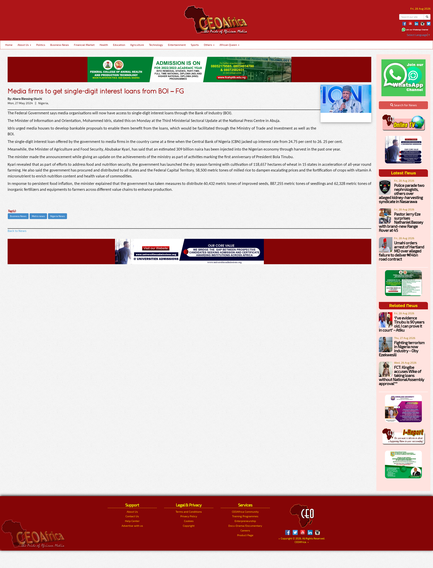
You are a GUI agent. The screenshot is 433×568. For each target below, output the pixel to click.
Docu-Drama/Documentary (245, 525)
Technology (156, 44)
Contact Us (132, 516)
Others (208, 44)
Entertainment (177, 44)
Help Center (132, 520)
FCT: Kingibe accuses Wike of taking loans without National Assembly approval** (401, 375)
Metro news (38, 216)
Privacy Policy (188, 516)
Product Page (245, 535)
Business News (59, 44)
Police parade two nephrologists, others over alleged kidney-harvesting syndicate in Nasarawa (401, 193)
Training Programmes (245, 516)
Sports (195, 44)
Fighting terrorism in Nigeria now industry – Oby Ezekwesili (402, 348)
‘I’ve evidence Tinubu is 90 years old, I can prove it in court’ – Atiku (401, 323)
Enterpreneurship (245, 520)
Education (119, 44)
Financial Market (84, 44)
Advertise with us (132, 525)
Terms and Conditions (189, 511)
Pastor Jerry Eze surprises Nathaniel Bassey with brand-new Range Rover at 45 (401, 222)
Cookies (188, 520)
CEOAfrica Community (245, 511)
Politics (40, 44)
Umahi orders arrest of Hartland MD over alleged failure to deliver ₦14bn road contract (401, 250)
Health (104, 44)
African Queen (229, 44)
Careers (245, 530)
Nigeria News (57, 216)
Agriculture (137, 44)
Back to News (17, 231)
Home (9, 44)
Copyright (189, 525)
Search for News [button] (405, 105)
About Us (23, 44)
